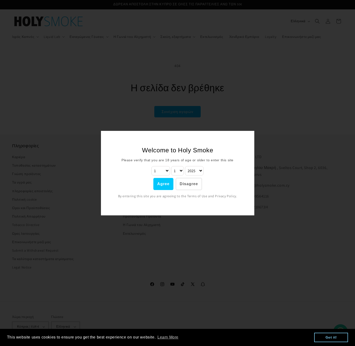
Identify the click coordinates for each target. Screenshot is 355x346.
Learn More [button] (167, 337)
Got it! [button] (331, 337)
